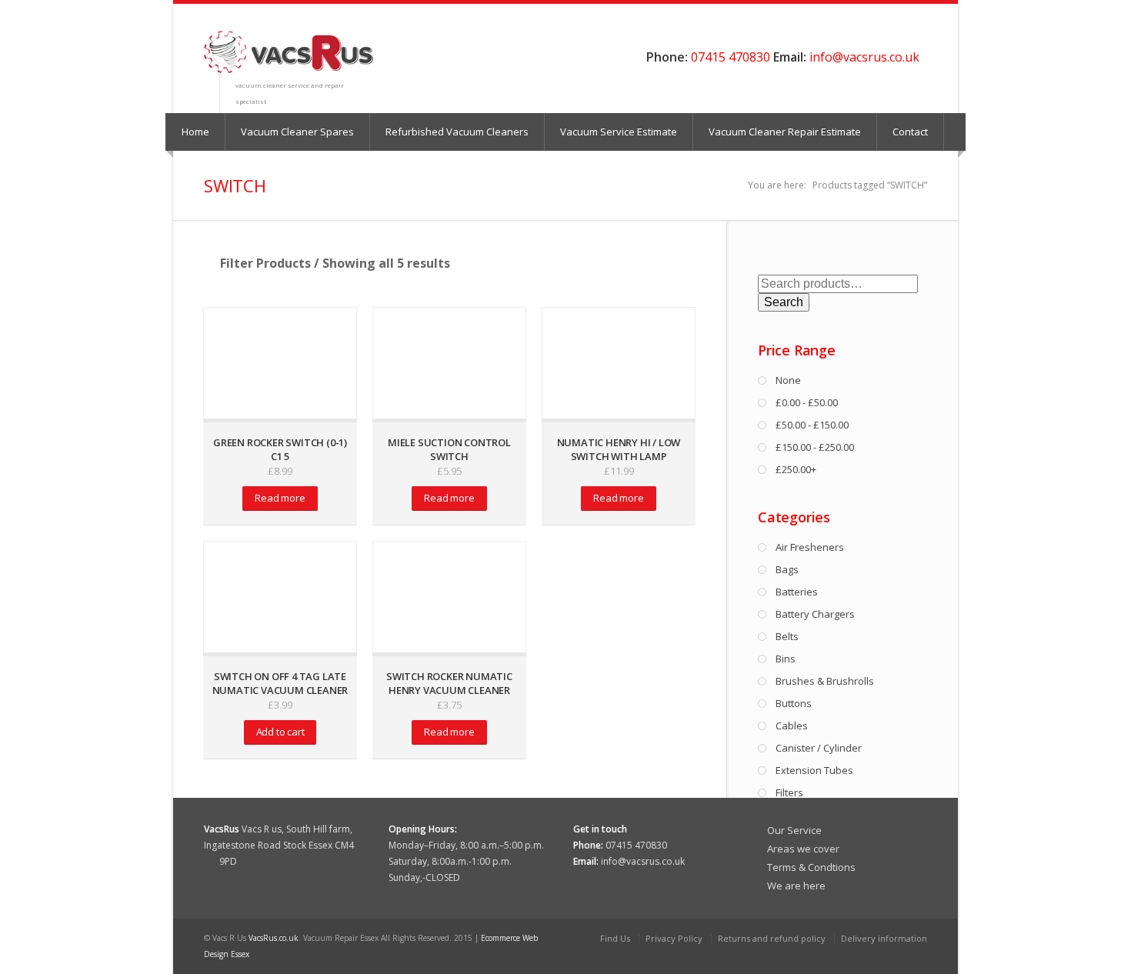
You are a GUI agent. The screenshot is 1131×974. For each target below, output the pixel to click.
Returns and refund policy (772, 938)
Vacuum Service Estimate (618, 131)
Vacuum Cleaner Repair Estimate (785, 131)
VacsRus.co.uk (274, 937)
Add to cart (280, 732)
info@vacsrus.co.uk (864, 56)
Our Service (794, 830)
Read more (280, 498)
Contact (910, 131)
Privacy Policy (674, 938)
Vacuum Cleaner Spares (297, 131)
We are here (796, 885)
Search (783, 302)
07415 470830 (730, 56)
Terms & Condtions (811, 867)
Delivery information (884, 938)
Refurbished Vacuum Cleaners (457, 131)
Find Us (615, 938)
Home (195, 131)
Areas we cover (803, 849)
